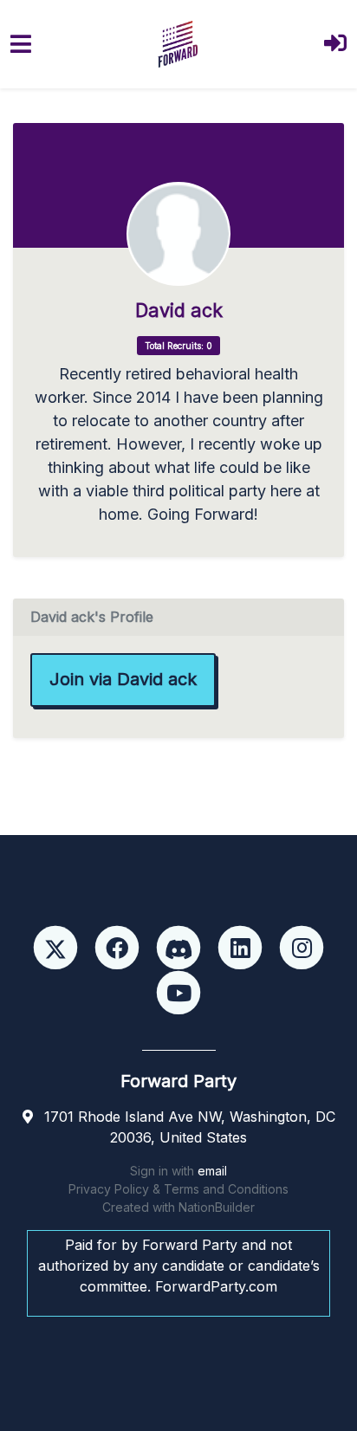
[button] (335, 45)
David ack (179, 310)
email (212, 1170)
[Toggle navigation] (21, 44)
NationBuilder (216, 1207)
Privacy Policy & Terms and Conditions (178, 1189)
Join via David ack (123, 679)
